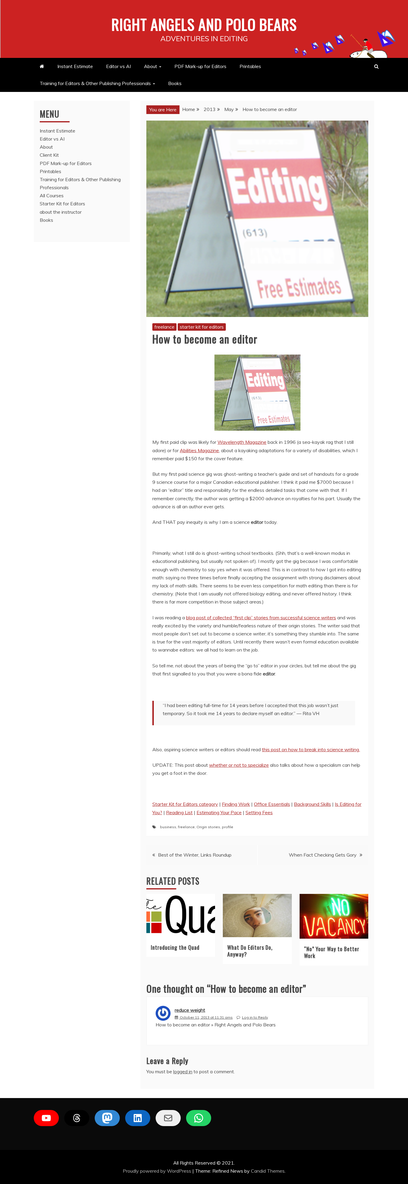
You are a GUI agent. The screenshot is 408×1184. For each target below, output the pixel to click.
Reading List (179, 812)
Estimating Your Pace (219, 812)
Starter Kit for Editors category (185, 804)
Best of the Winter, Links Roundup (194, 855)
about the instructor (61, 212)
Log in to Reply (255, 1017)
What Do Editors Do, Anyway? (250, 950)
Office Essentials (272, 804)
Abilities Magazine (199, 450)
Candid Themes (268, 1171)
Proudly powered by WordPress (157, 1171)
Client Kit (49, 155)
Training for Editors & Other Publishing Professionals (95, 83)
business (168, 827)
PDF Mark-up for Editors (200, 66)
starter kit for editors (202, 327)
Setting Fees (259, 812)
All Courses (52, 195)
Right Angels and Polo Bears (204, 24)
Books (175, 83)
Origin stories (208, 827)
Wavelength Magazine (241, 442)
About (150, 66)
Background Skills (312, 804)
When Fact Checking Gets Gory (323, 855)
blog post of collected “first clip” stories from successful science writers (261, 618)
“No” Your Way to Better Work (331, 952)
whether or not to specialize (239, 765)
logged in (182, 1071)
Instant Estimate (75, 66)
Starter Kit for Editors (62, 204)
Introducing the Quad (175, 947)
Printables (250, 66)
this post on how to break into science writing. (311, 749)
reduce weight (190, 1010)
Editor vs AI (118, 66)
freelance (164, 327)
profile (227, 827)
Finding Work (236, 804)
